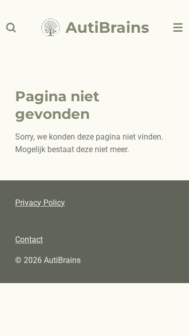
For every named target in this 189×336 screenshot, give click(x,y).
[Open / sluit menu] (178, 28)
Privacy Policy (40, 203)
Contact (29, 239)
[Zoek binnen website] (11, 28)
